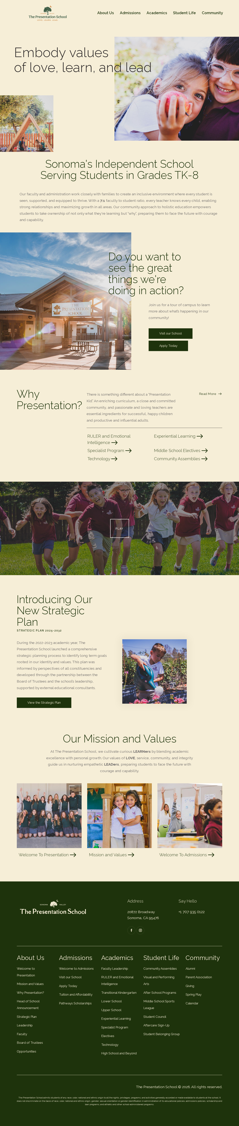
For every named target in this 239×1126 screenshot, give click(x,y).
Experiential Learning (175, 436)
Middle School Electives (177, 450)
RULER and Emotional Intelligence (108, 439)
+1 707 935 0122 (192, 912)
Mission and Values (108, 854)
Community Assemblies (177, 458)
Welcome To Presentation (44, 854)
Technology (99, 458)
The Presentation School (156, 1087)
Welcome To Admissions (183, 854)
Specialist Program (106, 450)
